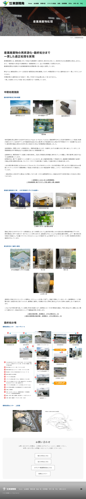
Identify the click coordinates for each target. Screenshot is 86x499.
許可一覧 (76, 3)
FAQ (81, 3)
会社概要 (36, 3)
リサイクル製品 (51, 3)
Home (30, 3)
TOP (71, 37)
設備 (59, 3)
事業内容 (42, 3)
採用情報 (64, 3)
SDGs (70, 3)
